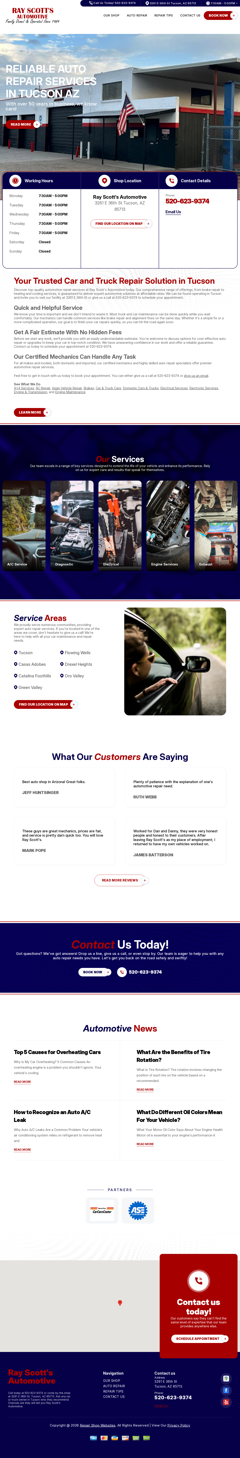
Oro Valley (74, 675)
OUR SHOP (111, 15)
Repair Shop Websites (97, 1425)
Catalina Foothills (35, 675)
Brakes (89, 388)
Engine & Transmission (30, 392)
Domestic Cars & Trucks (141, 388)
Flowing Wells (78, 652)
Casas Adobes (32, 664)
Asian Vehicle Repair (67, 388)
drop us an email (196, 376)
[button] (120, 1303)
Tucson (26, 652)
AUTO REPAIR (137, 15)
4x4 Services (24, 388)
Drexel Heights (78, 664)
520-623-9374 (187, 201)
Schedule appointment (197, 1339)
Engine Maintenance (70, 392)
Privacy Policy (178, 1425)
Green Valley (30, 687)
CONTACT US (190, 15)
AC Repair (43, 388)
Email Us (173, 211)
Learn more (24, 557)
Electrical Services (174, 388)
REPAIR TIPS (163, 15)
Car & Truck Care (108, 388)
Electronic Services (203, 388)
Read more (22, 1081)
